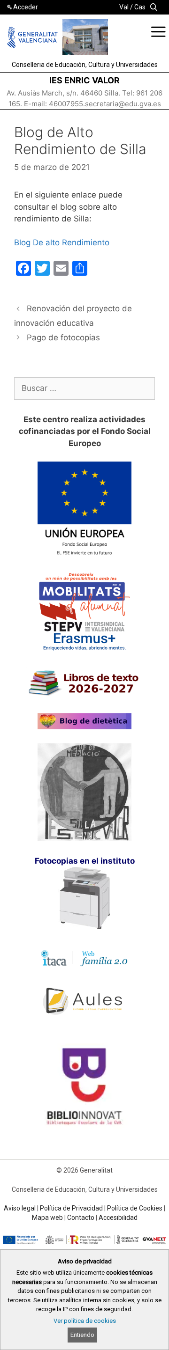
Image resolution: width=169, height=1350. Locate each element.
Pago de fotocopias (63, 337)
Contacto (80, 1217)
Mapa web (47, 1217)
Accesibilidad (118, 1217)
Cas (140, 7)
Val (124, 7)
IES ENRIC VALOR (84, 80)
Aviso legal (20, 1208)
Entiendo (82, 1334)
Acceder (25, 7)
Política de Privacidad (71, 1208)
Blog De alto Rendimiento (61, 242)
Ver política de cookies (85, 1320)
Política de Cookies (134, 1208)
